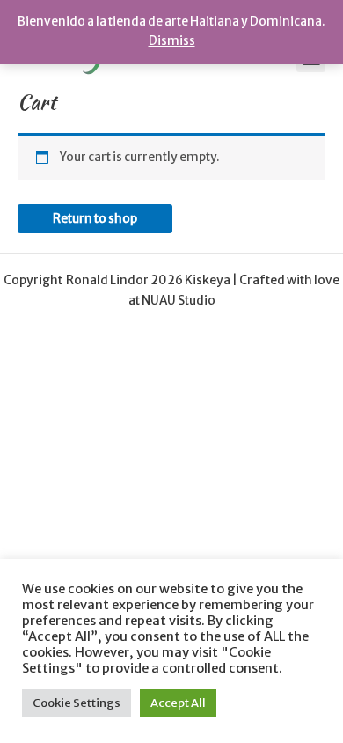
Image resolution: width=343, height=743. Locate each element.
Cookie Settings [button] (76, 702)
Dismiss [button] (172, 40)
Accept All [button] (178, 702)
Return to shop (95, 218)
